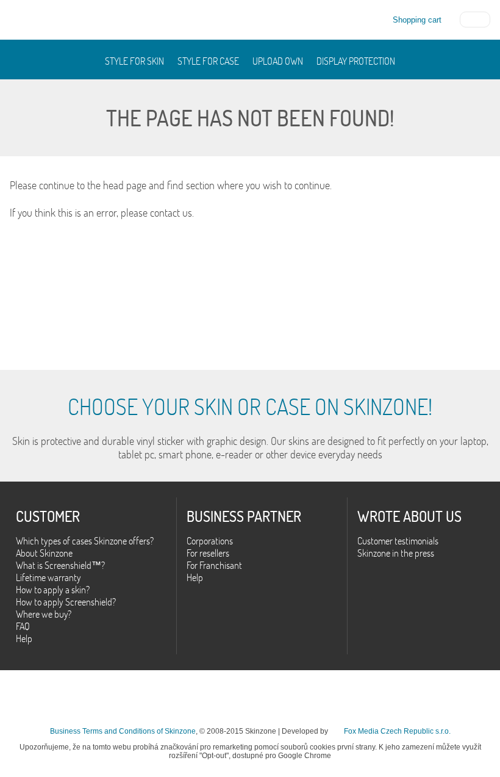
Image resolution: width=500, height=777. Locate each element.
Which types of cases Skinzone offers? (85, 541)
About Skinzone (44, 553)
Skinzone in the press (395, 553)
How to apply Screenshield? (66, 602)
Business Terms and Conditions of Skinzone (123, 731)
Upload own (277, 61)
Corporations (210, 541)
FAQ (23, 626)
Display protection (355, 61)
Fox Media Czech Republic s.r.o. (397, 731)
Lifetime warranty (48, 577)
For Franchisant (214, 565)
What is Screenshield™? (60, 565)
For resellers (208, 553)
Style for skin (134, 61)
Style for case (208, 61)
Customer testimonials (397, 541)
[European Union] (475, 18)
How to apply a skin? (53, 590)
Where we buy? (43, 614)
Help (24, 638)
